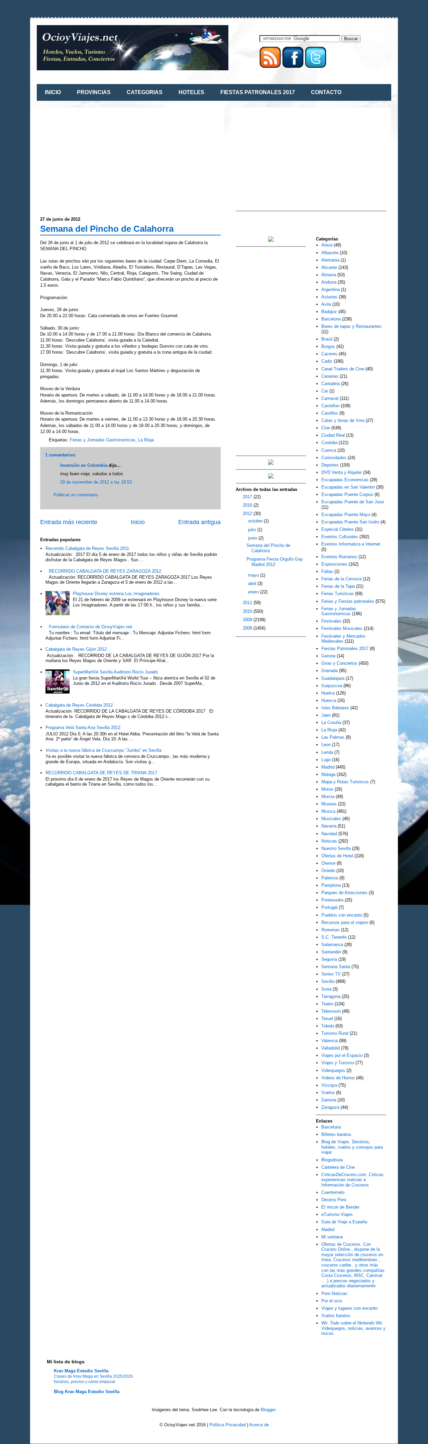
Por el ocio (331, 1300)
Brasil (326, 339)
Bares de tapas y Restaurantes (351, 326)
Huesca (328, 700)
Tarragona (330, 996)
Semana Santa (335, 966)
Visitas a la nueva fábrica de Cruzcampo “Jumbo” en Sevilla (103, 750)
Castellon (330, 405)
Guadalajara (332, 678)
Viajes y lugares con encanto (349, 1308)
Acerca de (259, 1424)
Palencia (329, 877)
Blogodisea (332, 1159)
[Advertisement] (96, 158)
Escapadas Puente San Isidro (350, 521)
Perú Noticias (334, 1293)
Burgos (328, 346)
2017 (248, 496)
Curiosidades (333, 457)
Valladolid (330, 1048)
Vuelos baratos (335, 1315)
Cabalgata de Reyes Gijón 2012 (76, 649)
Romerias (330, 929)
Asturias (329, 296)
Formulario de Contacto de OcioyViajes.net (90, 626)
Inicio (138, 522)
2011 (248, 602)
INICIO (53, 92)
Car (324, 390)
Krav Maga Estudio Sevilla (81, 1370)
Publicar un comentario (76, 494)
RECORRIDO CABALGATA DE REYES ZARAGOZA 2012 (105, 571)
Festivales (331, 621)
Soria (326, 989)
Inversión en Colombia (83, 465)
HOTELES (191, 92)
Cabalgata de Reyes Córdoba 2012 (79, 705)
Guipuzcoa (331, 685)
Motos (327, 789)
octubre (256, 520)
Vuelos (328, 1092)
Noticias (329, 841)
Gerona (328, 655)
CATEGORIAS (145, 92)
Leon (326, 744)
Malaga (328, 774)
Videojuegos (333, 1070)
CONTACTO (326, 92)
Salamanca (332, 944)
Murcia (327, 796)
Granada (329, 670)
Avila (326, 304)
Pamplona (331, 885)
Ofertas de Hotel (337, 855)
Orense (328, 863)
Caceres (329, 353)
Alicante (329, 267)
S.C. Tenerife (334, 937)
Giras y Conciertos (339, 663)
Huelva (328, 693)
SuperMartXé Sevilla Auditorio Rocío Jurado (115, 671)
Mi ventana (332, 1236)
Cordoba (329, 442)
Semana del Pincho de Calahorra (107, 229)
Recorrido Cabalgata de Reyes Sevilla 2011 (87, 548)
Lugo (326, 759)
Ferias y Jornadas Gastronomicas (102, 439)
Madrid (327, 767)
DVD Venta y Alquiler (341, 472)
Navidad (329, 833)
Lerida (327, 752)
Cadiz (326, 361)
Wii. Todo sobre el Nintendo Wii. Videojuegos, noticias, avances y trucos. (353, 1328)
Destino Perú (333, 1199)
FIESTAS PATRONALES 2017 (257, 92)
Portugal (329, 907)
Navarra (328, 825)
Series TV (331, 974)
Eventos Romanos (339, 556)
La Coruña (331, 722)
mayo (254, 575)
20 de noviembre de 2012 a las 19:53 (96, 482)
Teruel (327, 1018)
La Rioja (146, 439)
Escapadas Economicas (344, 479)
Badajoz (329, 311)
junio (253, 537)
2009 (248, 619)
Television (331, 1011)
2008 (248, 628)
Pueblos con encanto (341, 915)
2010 (248, 611)
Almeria (328, 274)
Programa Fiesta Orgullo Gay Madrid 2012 (274, 562)
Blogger (268, 1409)
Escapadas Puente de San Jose (352, 501)
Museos (329, 803)
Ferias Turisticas (337, 593)
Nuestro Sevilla (336, 848)
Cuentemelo (332, 1192)
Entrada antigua (199, 522)
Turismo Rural (334, 1033)
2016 (248, 505)
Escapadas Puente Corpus (347, 494)
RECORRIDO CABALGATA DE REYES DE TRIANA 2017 (101, 772)
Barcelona (331, 318)
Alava (326, 244)
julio (252, 529)
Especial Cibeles (337, 529)
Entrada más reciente (68, 522)
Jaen (326, 715)
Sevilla (327, 981)
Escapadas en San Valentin (348, 487)
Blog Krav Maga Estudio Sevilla (86, 1391)
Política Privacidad (227, 1424)
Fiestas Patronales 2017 (344, 648)
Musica (328, 811)
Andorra (328, 282)
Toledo (327, 1025)
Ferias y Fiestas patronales (347, 601)
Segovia (329, 959)
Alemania (330, 260)
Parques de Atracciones (344, 892)
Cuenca (328, 450)
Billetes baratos (336, 1134)
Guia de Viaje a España (344, 1221)
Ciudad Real (333, 435)
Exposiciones (334, 564)
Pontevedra (332, 899)
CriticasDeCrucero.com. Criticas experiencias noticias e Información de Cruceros (352, 1179)
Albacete (329, 252)
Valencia (329, 1040)
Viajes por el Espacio (341, 1055)
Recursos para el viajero (344, 922)
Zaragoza (330, 1107)
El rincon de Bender (340, 1207)
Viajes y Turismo (337, 1062)
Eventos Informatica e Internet (350, 544)
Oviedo (328, 870)
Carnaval (329, 398)
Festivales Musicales (341, 628)
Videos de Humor (338, 1077)
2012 (248, 513)
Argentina (330, 289)
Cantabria (330, 383)
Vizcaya (329, 1085)
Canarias (329, 376)
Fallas (327, 571)
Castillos (329, 413)
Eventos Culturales (339, 536)
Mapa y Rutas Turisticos (345, 781)
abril (252, 583)
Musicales (331, 818)
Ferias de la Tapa (338, 586)
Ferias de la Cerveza (341, 578)
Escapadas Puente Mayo (345, 514)
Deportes (330, 464)
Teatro (327, 1003)
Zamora (328, 1099)
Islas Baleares (335, 707)
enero (254, 591)
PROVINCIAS (94, 92)
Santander (331, 951)
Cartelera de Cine (338, 1167)
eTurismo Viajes (337, 1214)
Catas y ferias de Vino (342, 420)
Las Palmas (332, 737)
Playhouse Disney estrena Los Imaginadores (116, 593)
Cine (325, 427)
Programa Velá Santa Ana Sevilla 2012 (82, 727)
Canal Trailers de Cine (342, 368)
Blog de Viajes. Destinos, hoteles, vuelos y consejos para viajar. (352, 1147)
